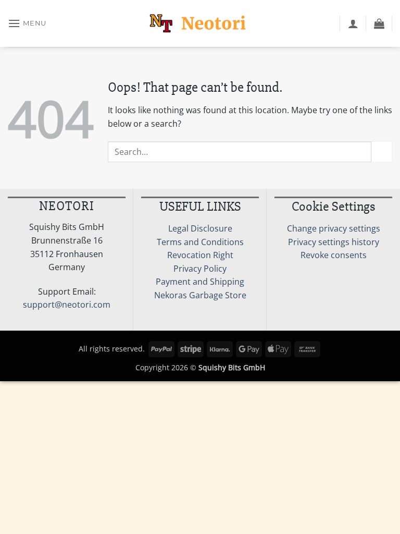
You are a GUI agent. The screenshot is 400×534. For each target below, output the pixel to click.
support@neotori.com (66, 304)
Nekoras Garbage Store (200, 295)
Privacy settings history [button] (333, 242)
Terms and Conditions (200, 242)
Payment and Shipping (200, 281)
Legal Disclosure (200, 228)
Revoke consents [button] (334, 255)
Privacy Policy (200, 268)
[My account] (353, 23)
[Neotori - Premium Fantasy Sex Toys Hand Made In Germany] (200, 23)
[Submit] (381, 151)
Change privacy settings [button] (333, 228)
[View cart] (379, 23)
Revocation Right (200, 255)
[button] (27, 23)
